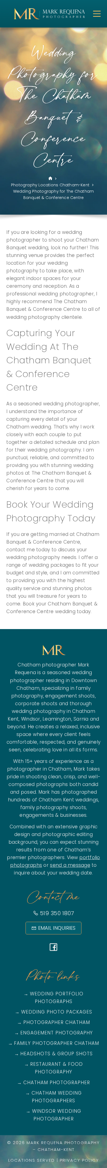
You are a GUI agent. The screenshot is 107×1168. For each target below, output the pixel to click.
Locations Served (31, 1160)
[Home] (50, 179)
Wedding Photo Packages (56, 1012)
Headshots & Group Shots (56, 1053)
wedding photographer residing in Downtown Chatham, (53, 680)
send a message (70, 865)
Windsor (30, 719)
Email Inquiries (57, 928)
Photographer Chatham (56, 1022)
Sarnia (81, 719)
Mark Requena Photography (63, 1142)
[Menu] (97, 14)
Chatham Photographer (56, 1082)
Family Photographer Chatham (56, 1043)
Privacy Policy (79, 1160)
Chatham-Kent (56, 1149)
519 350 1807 (56, 913)
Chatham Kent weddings (68, 799)
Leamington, (57, 719)
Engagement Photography (56, 1032)
